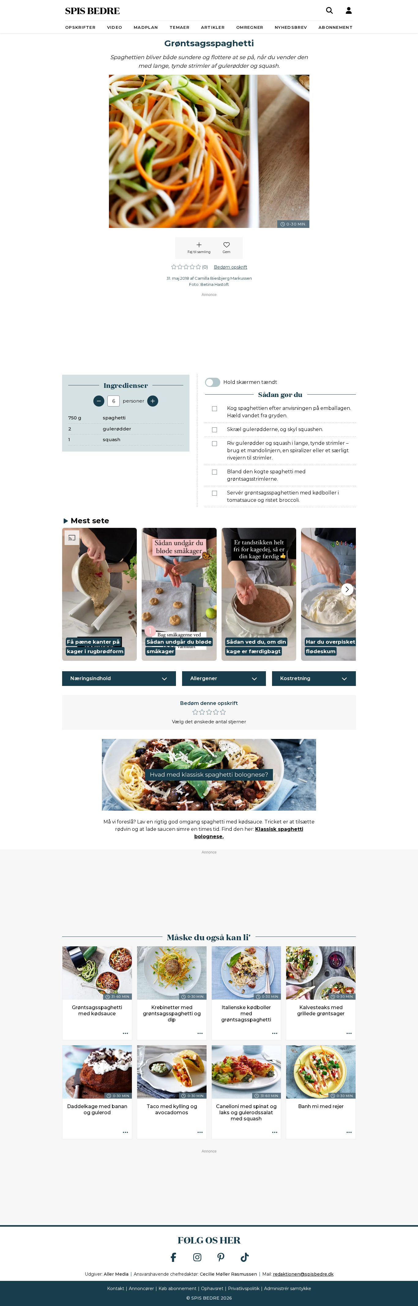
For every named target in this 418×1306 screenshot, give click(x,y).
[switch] (212, 382)
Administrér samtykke (287, 1288)
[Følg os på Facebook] (173, 1258)
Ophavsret (212, 1288)
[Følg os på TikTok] (245, 1258)
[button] (99, 594)
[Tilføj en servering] (152, 401)
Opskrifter (80, 27)
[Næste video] (347, 589)
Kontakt (115, 1288)
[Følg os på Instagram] (197, 1258)
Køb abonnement (177, 1288)
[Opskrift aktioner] (125, 1033)
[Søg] (329, 10)
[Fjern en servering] (98, 401)
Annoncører (141, 1288)
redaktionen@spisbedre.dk (303, 1274)
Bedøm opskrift (230, 267)
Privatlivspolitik (243, 1288)
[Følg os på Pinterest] (221, 1258)
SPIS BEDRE (92, 10)
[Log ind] (349, 10)
